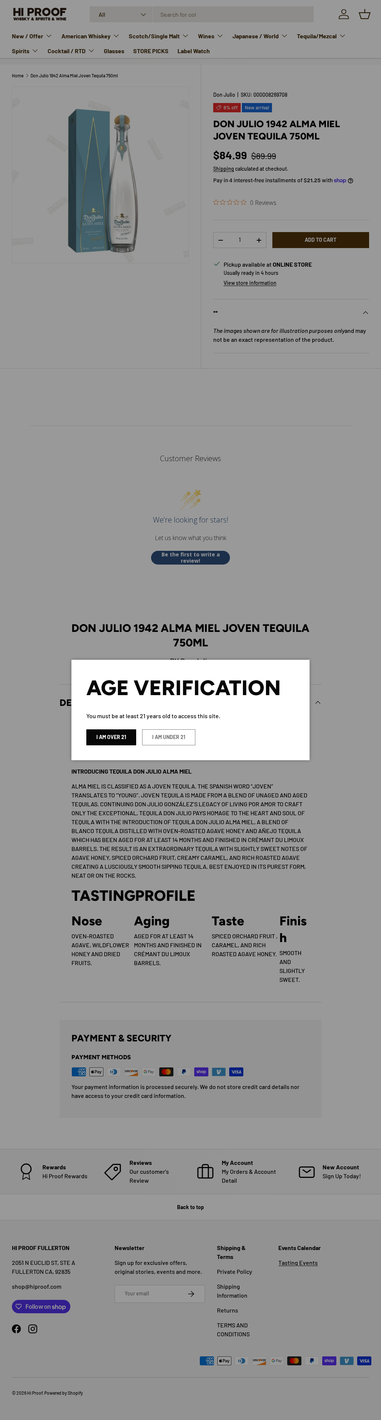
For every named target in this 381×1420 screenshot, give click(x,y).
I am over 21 (111, 737)
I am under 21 (168, 737)
